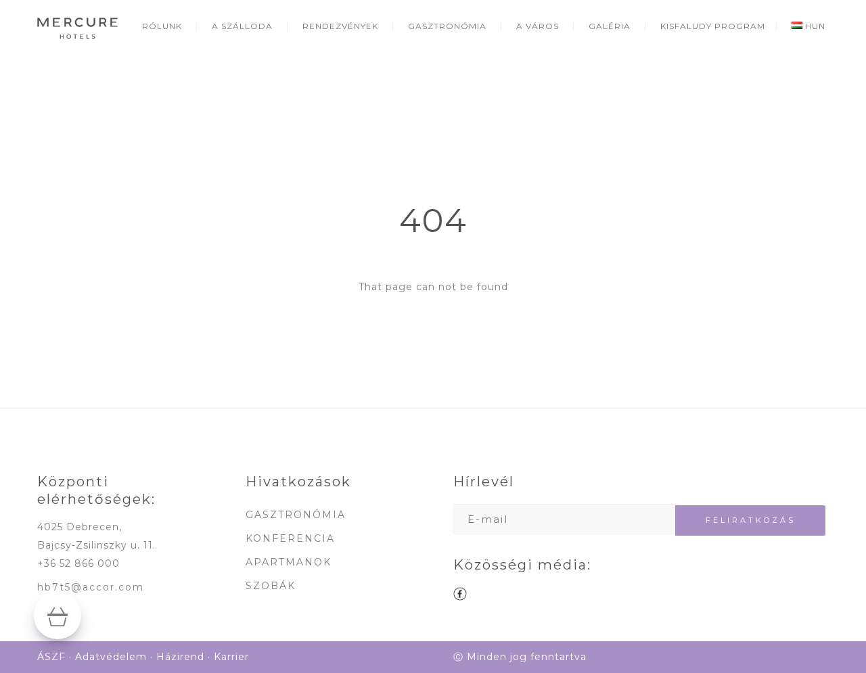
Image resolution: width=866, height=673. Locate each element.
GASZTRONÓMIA (447, 26)
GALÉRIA (610, 26)
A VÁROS (537, 26)
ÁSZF (51, 657)
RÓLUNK (162, 26)
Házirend (180, 657)
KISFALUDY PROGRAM (712, 26)
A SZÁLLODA (242, 26)
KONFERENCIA (290, 538)
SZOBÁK (271, 586)
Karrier (231, 657)
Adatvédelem (111, 657)
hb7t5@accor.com (90, 587)
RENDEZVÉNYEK (340, 26)
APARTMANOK (289, 562)
